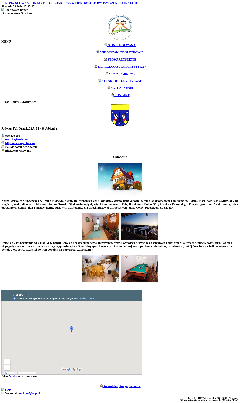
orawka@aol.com (16, 139)
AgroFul (12, 376)
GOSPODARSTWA (121, 73)
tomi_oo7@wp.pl (29, 393)
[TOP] (6, 389)
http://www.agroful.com (20, 143)
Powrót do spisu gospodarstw (122, 386)
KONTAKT (122, 95)
